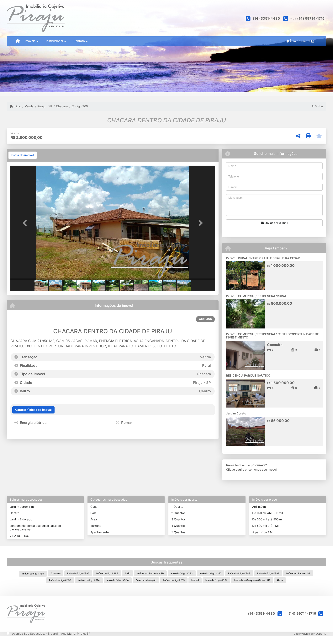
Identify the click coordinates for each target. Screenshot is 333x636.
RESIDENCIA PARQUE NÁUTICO (248, 375)
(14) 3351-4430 (266, 18)
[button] (25, 223)
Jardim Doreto (236, 413)
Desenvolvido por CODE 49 (310, 633)
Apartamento (99, 532)
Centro (14, 513)
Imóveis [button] (30, 41)
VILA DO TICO (19, 536)
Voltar (318, 106)
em (150, 573)
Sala (93, 513)
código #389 (107, 573)
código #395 (78, 573)
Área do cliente (300, 41)
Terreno (95, 526)
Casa (94, 506)
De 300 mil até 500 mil (267, 519)
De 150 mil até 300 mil (267, 513)
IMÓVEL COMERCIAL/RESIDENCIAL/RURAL (256, 296)
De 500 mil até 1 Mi (265, 526)
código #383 (182, 573)
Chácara (62, 106)
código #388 (239, 573)
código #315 (174, 580)
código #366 (33, 573)
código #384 (118, 580)
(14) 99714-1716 (311, 18)
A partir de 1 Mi (262, 532)
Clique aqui (234, 469)
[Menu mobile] (18, 41)
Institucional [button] (54, 41)
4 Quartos (178, 526)
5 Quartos (178, 532)
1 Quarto (177, 506)
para (145, 580)
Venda (29, 106)
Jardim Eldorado (21, 519)
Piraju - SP (44, 106)
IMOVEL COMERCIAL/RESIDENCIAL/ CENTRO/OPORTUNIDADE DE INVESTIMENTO (272, 335)
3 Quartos (178, 519)
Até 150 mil (259, 506)
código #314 (89, 580)
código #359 (60, 580)
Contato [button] (79, 41)
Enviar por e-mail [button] (276, 223)
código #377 (210, 573)
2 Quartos (178, 513)
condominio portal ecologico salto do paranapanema (35, 527)
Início (17, 106)
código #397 (268, 573)
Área (93, 519)
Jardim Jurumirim (22, 506)
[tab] (22, 155)
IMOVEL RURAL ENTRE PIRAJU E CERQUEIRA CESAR (263, 258)
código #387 (216, 580)
